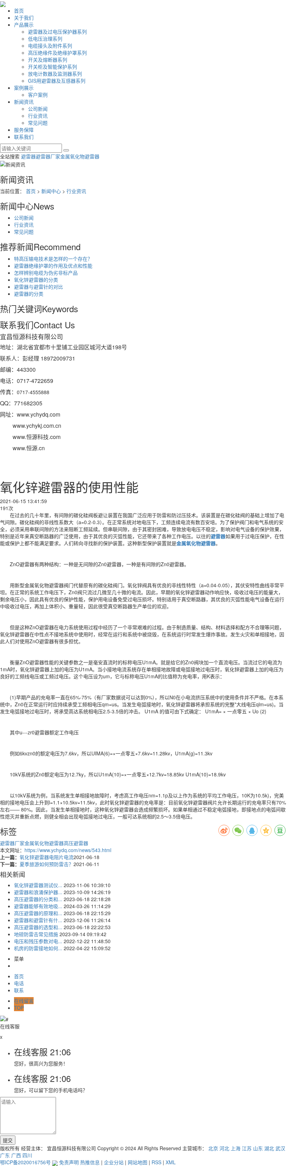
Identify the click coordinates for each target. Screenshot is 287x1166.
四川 (27, 1155)
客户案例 (38, 94)
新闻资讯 (24, 101)
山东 (258, 1148)
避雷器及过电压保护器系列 (57, 31)
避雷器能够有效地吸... (38, 906)
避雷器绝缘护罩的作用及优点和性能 (53, 265)
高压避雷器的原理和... (38, 913)
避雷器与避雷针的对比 (38, 286)
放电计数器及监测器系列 (55, 73)
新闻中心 (51, 190)
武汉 (280, 1148)
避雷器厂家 (48, 156)
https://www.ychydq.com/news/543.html (67, 849)
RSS (156, 1162)
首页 (19, 10)
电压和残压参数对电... (38, 941)
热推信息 (90, 1162)
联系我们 (24, 136)
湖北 (269, 1148)
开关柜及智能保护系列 (52, 66)
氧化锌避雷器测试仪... (38, 885)
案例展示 (24, 87)
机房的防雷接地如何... (38, 948)
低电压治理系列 (45, 38)
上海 (235, 1148)
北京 (213, 1148)
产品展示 (24, 24)
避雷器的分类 (28, 293)
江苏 (247, 1148)
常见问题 (38, 122)
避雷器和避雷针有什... (38, 920)
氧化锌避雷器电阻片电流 (47, 856)
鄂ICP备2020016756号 (25, 1162)
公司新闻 (38, 108)
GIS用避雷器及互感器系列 (56, 80)
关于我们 (24, 17)
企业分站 (114, 1162)
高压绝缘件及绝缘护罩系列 (57, 52)
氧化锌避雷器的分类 (36, 279)
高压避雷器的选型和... (38, 927)
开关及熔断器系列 (47, 59)
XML (171, 1162)
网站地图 (137, 1162)
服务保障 (24, 129)
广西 (16, 1155)
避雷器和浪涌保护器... (38, 892)
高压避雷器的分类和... (38, 899)
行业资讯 (38, 115)
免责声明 (69, 1162)
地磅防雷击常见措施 (36, 934)
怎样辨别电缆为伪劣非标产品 (46, 272)
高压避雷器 (76, 842)
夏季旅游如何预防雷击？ (47, 863)
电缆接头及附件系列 (50, 45)
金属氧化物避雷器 (79, 156)
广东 (5, 1155)
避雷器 (28, 156)
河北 (224, 1148)
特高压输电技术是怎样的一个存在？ (53, 258)
